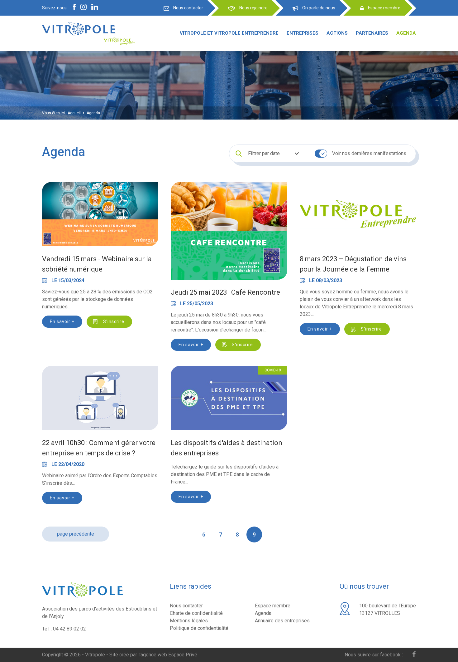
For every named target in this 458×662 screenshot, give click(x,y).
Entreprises (302, 33)
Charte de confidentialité (196, 613)
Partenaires (372, 33)
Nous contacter (186, 606)
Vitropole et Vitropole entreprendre (229, 33)
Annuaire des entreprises (282, 621)
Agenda (406, 33)
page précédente (75, 534)
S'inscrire (113, 321)
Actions (337, 33)
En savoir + (62, 321)
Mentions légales (189, 621)
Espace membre (272, 606)
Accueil (74, 113)
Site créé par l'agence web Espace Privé (153, 655)
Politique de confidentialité (199, 628)
